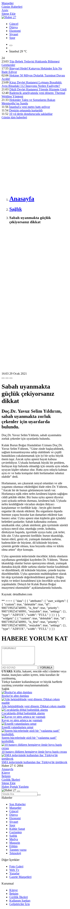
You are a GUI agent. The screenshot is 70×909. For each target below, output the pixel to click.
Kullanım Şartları (19, 900)
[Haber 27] (9, 17)
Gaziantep (15, 832)
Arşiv (5, 10)
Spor (12, 37)
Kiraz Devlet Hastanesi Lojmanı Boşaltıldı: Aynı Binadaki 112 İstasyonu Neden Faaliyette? (32, 84)
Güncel (13, 23)
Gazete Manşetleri (20, 877)
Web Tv (14, 870)
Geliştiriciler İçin (19, 904)
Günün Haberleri (12, 6)
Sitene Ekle (9, 13)
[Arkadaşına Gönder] (3, 378)
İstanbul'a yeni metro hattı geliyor (29, 107)
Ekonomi (15, 30)
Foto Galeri (16, 866)
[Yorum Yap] (10, 378)
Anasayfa (7, 769)
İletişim (6, 776)
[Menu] (10, 45)
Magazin (14, 842)
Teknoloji (15, 853)
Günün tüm (14, 117)
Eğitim (13, 846)
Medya (13, 839)
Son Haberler (17, 804)
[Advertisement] (35, 156)
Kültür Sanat (17, 828)
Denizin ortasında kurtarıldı (26, 110)
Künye (6, 772)
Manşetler (8, 3)
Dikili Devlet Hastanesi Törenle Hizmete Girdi (37, 89)
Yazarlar (14, 873)
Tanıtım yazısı (17, 849)
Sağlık (13, 835)
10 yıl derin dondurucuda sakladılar (30, 113)
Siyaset (13, 34)
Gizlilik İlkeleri (11, 779)
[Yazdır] (7, 378)
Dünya (13, 27)
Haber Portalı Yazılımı (15, 786)
